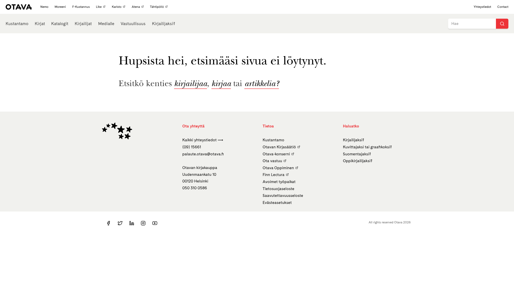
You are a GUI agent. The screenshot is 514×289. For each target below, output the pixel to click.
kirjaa (221, 84)
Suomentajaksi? (357, 154)
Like (99, 7)
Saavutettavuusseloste (283, 195)
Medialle (106, 23)
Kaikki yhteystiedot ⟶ (202, 139)
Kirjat (40, 23)
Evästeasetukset (277, 202)
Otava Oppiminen (278, 167)
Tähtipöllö (157, 7)
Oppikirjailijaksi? (357, 160)
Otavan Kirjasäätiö (279, 146)
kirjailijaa (190, 84)
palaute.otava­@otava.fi (203, 154)
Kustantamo (17, 23)
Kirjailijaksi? (163, 23)
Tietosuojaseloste (278, 188)
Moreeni (61, 7)
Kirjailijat (83, 23)
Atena (136, 7)
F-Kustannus (81, 7)
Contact (502, 7)
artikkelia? (261, 84)
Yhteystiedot (482, 7)
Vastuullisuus (133, 23)
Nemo (44, 7)
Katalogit (59, 23)
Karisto (116, 7)
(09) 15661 (191, 146)
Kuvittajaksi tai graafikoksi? (367, 146)
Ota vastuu (272, 160)
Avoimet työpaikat (279, 181)
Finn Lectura (274, 174)
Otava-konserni (276, 154)
